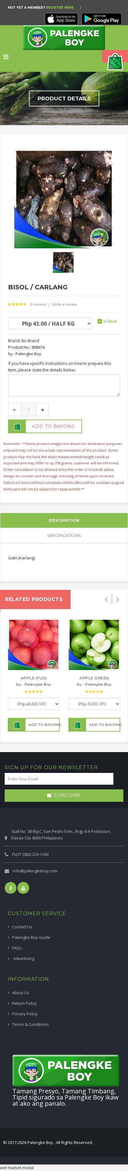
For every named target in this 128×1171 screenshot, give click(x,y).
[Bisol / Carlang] (63, 262)
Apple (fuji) (34, 678)
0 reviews (38, 304)
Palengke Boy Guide (31, 937)
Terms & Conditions (30, 1024)
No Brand (30, 340)
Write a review (64, 304)
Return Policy (24, 1003)
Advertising (23, 958)
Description (64, 520)
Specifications (64, 535)
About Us (20, 992)
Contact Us (22, 927)
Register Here (60, 8)
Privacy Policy (25, 1014)
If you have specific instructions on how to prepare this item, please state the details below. (59, 366)
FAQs (17, 948)
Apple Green (94, 678)
